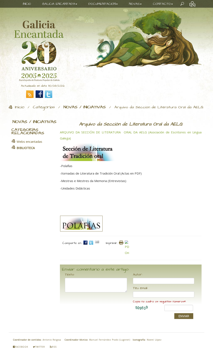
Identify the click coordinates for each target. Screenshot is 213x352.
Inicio (19, 107)
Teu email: (140, 288)
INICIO (27, 3)
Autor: (137, 275)
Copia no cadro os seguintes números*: (159, 302)
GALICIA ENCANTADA (58, 3)
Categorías (44, 107)
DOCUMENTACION (102, 3)
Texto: (69, 275)
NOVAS (134, 3)
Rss (54, 346)
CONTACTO (162, 3)
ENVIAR (183, 316)
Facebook (21, 346)
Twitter (40, 346)
